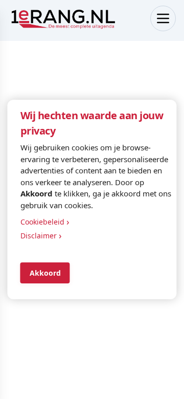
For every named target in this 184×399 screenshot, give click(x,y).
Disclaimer (41, 235)
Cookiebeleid (45, 221)
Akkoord (45, 273)
